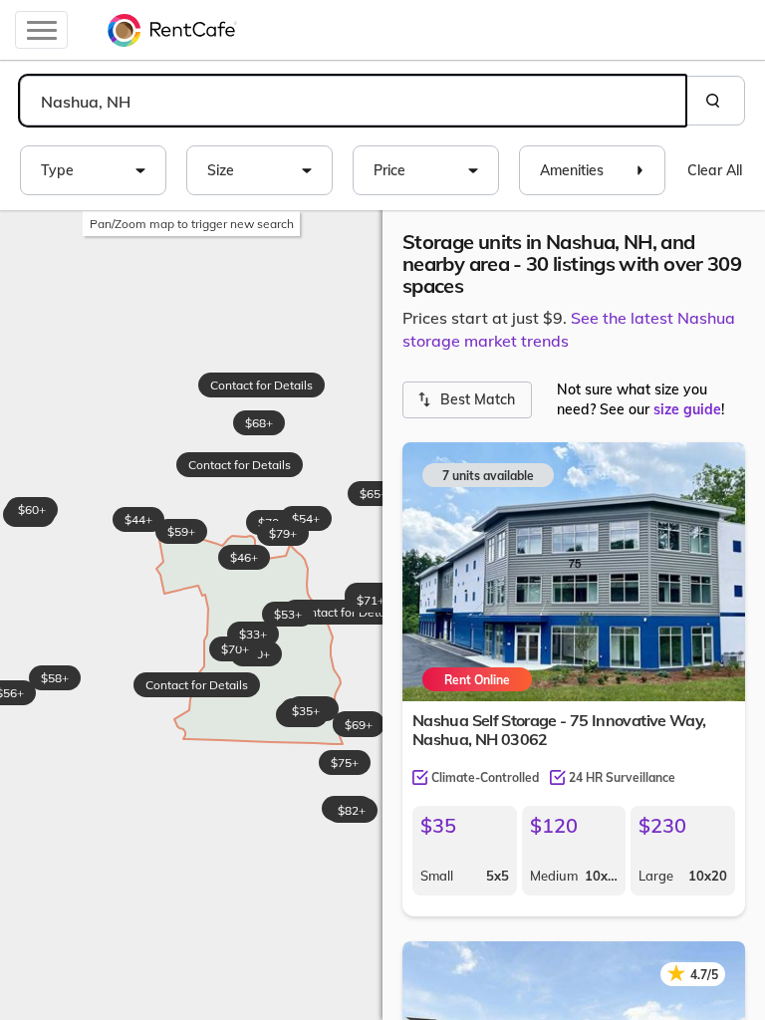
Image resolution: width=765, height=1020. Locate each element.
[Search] (715, 101)
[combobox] (352, 101)
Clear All (714, 170)
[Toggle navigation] (41, 30)
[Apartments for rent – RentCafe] (172, 30)
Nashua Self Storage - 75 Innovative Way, (558, 729)
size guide (687, 409)
